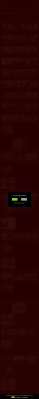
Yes (14, 199)
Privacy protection (25, 397)
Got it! (13, 397)
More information (18, 397)
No (24, 199)
